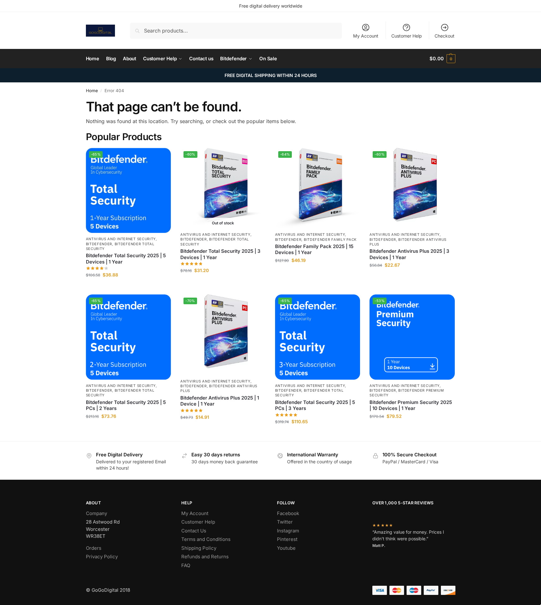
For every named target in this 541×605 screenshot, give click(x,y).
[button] (442, 58)
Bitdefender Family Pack (330, 239)
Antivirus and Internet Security (121, 239)
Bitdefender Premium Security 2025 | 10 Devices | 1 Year (411, 405)
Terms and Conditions (206, 539)
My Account (365, 36)
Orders (93, 548)
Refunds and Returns (205, 557)
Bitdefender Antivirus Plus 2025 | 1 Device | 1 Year (219, 401)
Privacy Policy (102, 557)
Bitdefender (99, 244)
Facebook (288, 513)
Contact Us (193, 531)
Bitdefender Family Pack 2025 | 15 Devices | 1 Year (314, 249)
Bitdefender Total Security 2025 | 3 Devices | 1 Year (220, 254)
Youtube (286, 548)
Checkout (444, 36)
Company (96, 513)
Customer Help (406, 36)
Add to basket (128, 288)
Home (92, 90)
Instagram (288, 531)
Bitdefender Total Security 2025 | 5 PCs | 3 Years (315, 405)
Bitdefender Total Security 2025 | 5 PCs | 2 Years (126, 405)
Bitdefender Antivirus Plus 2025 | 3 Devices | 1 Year (409, 254)
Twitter (285, 522)
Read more (223, 283)
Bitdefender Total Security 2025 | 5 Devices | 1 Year (126, 258)
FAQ (185, 565)
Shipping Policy (198, 548)
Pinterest (287, 539)
